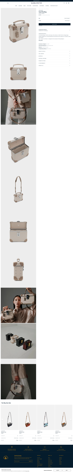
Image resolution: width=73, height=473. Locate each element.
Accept (57, 470)
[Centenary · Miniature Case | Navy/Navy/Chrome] (10, 419)
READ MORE (41, 40)
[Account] (66, 2)
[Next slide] (71, 419)
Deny (67, 470)
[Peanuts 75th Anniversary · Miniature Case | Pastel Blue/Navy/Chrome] (46, 419)
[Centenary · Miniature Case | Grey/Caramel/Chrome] (64, 419)
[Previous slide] (2, 419)
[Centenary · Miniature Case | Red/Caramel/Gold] (28, 419)
